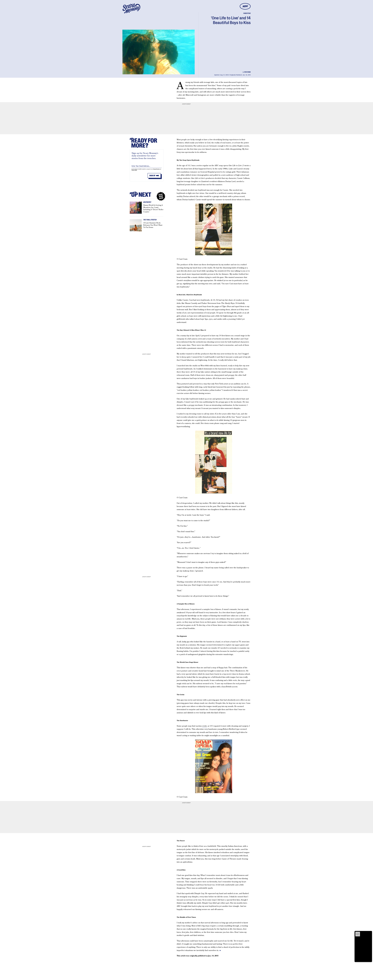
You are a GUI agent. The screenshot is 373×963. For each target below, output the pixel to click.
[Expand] (356, 933)
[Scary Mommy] (131, 8)
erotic (204, 726)
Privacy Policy (134, 170)
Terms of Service (156, 169)
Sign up (152, 175)
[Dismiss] (369, 933)
